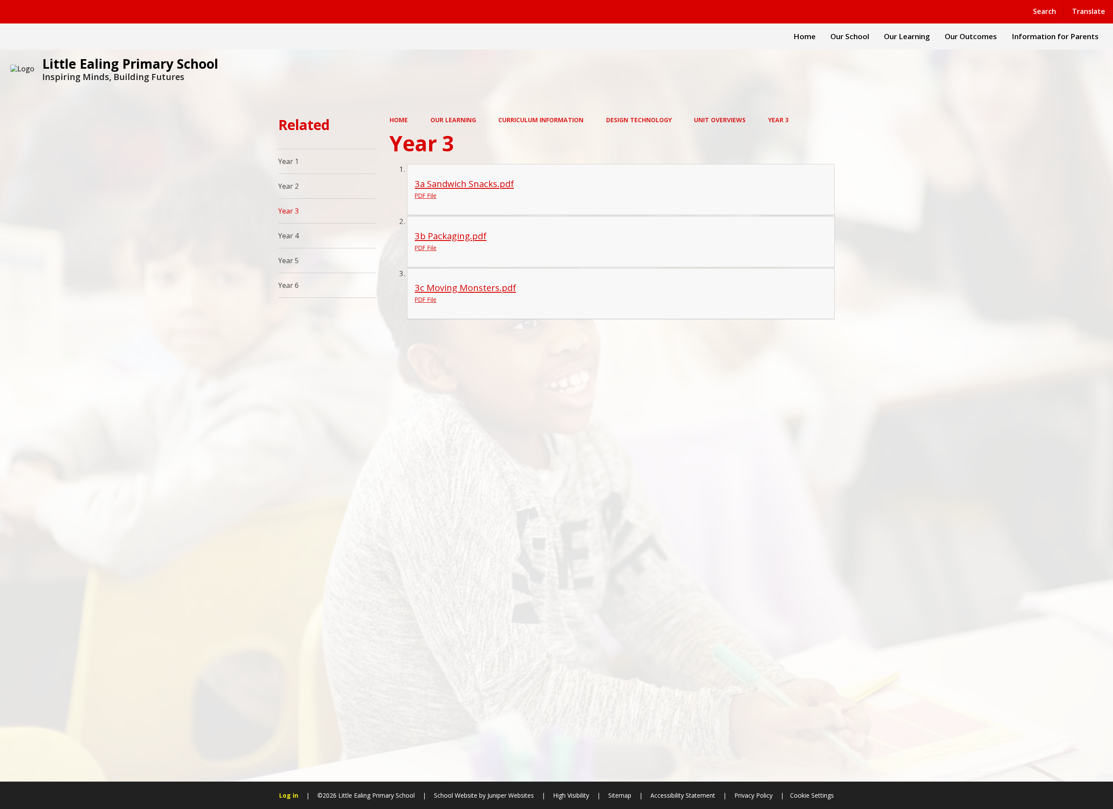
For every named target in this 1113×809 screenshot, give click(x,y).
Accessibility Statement (682, 795)
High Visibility (571, 795)
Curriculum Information (540, 120)
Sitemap (619, 795)
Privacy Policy (753, 795)
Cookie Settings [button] (812, 795)
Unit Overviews (720, 120)
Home (399, 120)
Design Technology (639, 120)
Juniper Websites (510, 795)
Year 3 (778, 120)
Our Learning (453, 120)
